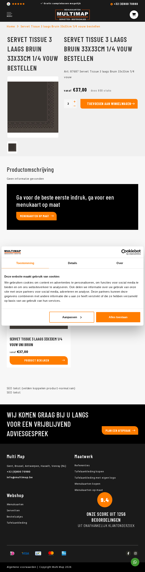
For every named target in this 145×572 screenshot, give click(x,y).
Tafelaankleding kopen (89, 471)
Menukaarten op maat (34, 216)
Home (11, 26)
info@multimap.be (20, 477)
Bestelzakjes (15, 517)
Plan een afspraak (118, 430)
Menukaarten (15, 504)
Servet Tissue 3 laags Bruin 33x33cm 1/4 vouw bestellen (60, 26)
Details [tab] (72, 263)
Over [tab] (119, 263)
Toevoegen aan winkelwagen (109, 104)
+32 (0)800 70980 (126, 3)
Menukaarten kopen (87, 484)
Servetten (13, 510)
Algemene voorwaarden (21, 567)
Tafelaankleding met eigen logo (95, 478)
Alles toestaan (118, 317)
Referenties (82, 465)
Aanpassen (69, 317)
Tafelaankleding (17, 523)
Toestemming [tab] (25, 263)
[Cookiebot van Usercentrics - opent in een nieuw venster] (124, 252)
